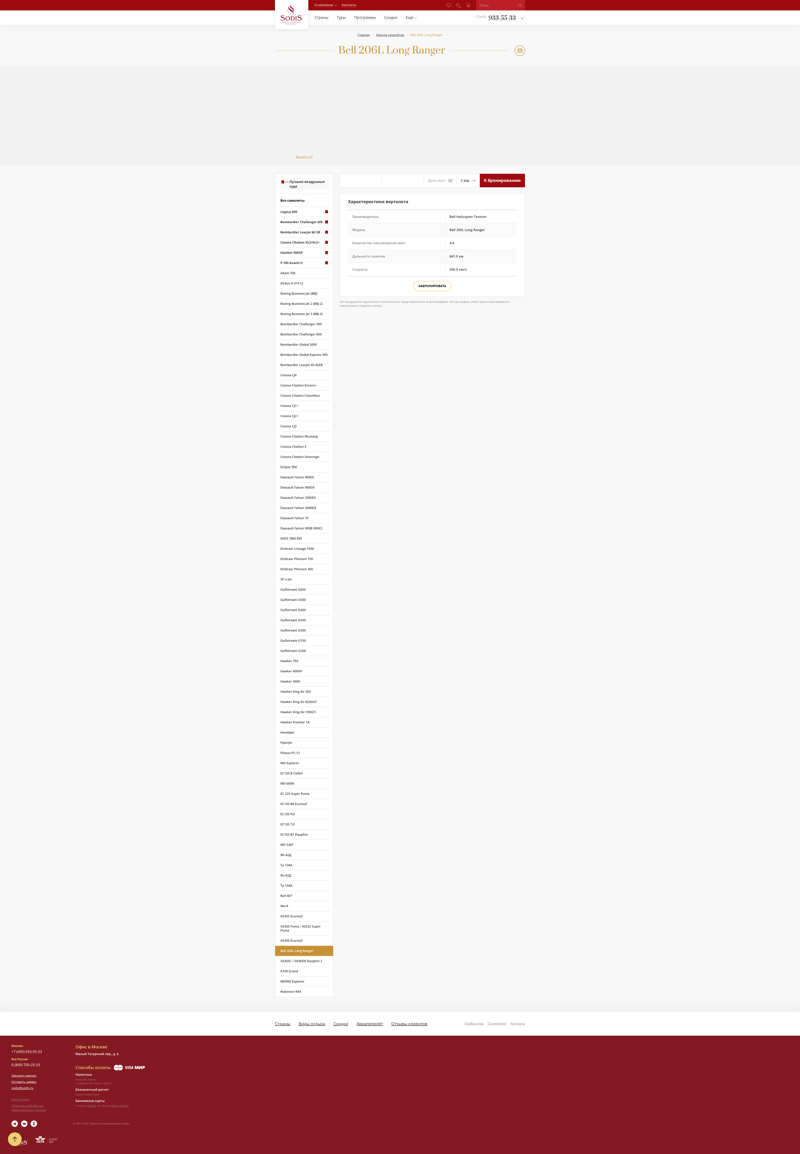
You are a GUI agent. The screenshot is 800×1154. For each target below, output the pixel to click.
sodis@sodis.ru (22, 1088)
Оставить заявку (23, 1082)
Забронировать (432, 286)
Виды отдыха (312, 1023)
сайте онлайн (120, 1106)
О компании (324, 5)
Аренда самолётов (390, 35)
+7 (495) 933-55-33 (26, 1051)
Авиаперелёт (369, 1023)
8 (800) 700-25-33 (25, 1064)
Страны (282, 1023)
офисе (92, 1106)
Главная (364, 35)
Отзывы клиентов (409, 1023)
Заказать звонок (23, 1076)
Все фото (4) (304, 157)
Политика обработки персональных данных (28, 1108)
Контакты (518, 1023)
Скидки (341, 1023)
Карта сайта (20, 1100)
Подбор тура (474, 1023)
